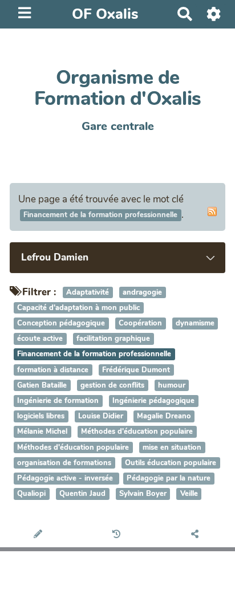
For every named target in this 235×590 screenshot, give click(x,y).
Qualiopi (31, 494)
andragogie (142, 292)
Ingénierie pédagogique (153, 401)
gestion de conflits (112, 385)
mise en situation (172, 447)
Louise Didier (100, 417)
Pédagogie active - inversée (66, 478)
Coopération (140, 323)
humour (171, 385)
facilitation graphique (113, 339)
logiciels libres (40, 417)
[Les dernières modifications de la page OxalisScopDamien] (117, 534)
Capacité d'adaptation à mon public (78, 308)
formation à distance (52, 370)
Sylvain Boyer (143, 494)
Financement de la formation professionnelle (94, 354)
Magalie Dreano (164, 417)
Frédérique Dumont (136, 370)
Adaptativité (87, 292)
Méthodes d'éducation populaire (137, 432)
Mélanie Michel (42, 432)
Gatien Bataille (42, 385)
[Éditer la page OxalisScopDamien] (39, 534)
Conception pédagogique (61, 323)
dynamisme (195, 323)
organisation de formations (64, 463)
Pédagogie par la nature (168, 478)
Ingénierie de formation (58, 401)
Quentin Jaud (82, 494)
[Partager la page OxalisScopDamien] (196, 534)
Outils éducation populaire (170, 463)
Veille (189, 494)
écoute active (40, 339)
